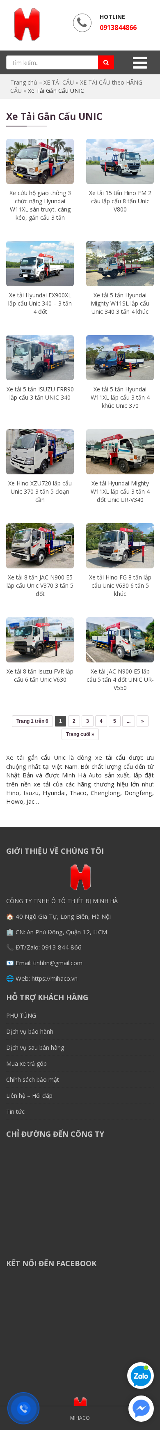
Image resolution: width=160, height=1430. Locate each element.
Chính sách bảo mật (32, 1079)
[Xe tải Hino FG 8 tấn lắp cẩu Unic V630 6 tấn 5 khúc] (120, 545)
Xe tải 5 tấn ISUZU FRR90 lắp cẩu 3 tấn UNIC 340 (40, 393)
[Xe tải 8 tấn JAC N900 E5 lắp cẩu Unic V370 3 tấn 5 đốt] (40, 545)
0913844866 (118, 27)
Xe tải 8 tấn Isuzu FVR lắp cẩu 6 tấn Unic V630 (40, 675)
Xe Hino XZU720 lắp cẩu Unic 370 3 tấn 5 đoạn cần (40, 491)
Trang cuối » (80, 734)
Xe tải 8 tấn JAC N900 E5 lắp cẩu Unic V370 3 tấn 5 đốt (40, 585)
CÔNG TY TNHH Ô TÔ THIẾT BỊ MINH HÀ (62, 901)
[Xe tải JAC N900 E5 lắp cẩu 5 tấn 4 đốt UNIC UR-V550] (120, 639)
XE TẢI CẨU (58, 82)
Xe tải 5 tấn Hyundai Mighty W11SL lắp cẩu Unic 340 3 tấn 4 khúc (120, 303)
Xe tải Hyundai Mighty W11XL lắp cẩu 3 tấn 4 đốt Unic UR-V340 (120, 491)
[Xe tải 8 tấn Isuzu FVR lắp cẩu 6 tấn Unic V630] (40, 639)
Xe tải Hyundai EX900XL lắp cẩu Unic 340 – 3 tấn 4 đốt (40, 303)
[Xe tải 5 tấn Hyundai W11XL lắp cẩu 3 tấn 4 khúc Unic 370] (120, 357)
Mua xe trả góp (26, 1063)
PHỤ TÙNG (21, 1015)
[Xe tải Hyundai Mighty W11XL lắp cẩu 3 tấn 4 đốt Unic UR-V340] (120, 451)
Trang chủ (23, 82)
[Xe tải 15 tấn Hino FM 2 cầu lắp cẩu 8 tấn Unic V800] (120, 161)
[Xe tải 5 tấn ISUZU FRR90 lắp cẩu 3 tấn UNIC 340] (40, 357)
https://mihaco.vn (55, 978)
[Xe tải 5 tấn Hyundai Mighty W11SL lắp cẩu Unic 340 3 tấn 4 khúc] (120, 263)
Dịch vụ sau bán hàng (35, 1047)
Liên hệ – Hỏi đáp (29, 1095)
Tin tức (15, 1111)
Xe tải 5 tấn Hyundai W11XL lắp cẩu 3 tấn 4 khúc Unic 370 (120, 397)
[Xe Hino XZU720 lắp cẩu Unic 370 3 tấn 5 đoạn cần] (40, 451)
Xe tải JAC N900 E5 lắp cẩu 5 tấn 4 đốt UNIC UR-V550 (120, 679)
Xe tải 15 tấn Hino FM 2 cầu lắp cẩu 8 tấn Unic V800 (120, 201)
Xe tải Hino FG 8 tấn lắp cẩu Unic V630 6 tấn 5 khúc (120, 585)
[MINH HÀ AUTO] (26, 24)
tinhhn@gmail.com (57, 963)
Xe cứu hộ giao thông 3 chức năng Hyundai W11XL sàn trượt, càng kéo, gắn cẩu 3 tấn (40, 205)
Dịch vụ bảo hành (29, 1031)
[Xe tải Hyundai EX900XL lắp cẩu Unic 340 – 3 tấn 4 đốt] (40, 263)
